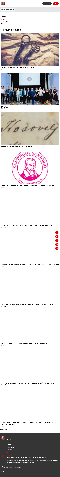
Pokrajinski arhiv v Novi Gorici (40, 459)
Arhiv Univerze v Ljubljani (26, 457)
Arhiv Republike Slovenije (13, 457)
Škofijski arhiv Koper (11, 460)
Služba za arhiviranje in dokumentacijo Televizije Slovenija (31, 460)
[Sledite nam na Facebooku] (2, 456)
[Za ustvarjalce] (56, 244)
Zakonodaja (10, 447)
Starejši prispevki (5, 429)
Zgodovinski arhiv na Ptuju (27, 462)
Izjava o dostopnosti (20, 473)
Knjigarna (9, 439)
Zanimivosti (4, 21)
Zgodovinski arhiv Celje (52, 460)
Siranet (49, 459)
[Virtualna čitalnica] (56, 236)
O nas (8, 437)
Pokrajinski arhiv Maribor (26, 459)
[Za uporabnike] (56, 240)
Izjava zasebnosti (10, 473)
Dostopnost (47, 3)
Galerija (9, 442)
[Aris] (56, 232)
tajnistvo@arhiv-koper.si (15, 467)
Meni (56, 3)
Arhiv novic (4, 24)
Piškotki (3, 473)
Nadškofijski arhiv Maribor (13, 459)
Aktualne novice (5, 19)
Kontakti (9, 449)
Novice (9, 444)
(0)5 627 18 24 (4, 467)
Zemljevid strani (29, 473)
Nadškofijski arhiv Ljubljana (39, 457)
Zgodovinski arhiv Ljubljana (13, 462)
